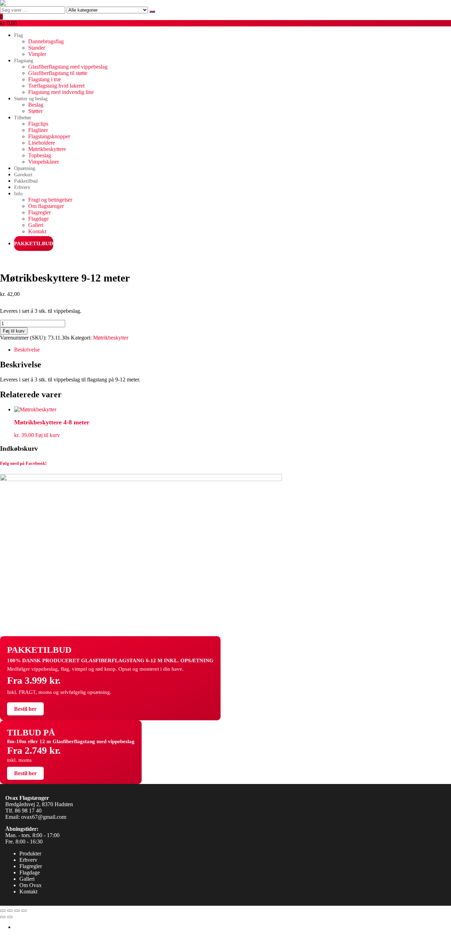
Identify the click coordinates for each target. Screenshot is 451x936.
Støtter (35, 111)
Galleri (35, 225)
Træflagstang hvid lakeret (56, 86)
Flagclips (38, 124)
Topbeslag (39, 155)
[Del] (17, 911)
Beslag (35, 105)
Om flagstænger (46, 206)
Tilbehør (22, 117)
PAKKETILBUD (33, 243)
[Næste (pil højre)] (10, 917)
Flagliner (38, 130)
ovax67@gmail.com (43, 817)
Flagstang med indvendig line (61, 92)
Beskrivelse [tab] (27, 350)
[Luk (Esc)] (24, 911)
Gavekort (23, 174)
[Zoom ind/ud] (3, 911)
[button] (225, 20)
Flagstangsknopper (49, 136)
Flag (18, 35)
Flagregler (39, 212)
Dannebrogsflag (46, 41)
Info (18, 193)
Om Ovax (30, 885)
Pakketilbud (26, 181)
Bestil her (25, 709)
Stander (36, 48)
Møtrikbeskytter (110, 338)
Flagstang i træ (44, 79)
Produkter (30, 853)
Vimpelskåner (43, 162)
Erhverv (22, 187)
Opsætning (24, 168)
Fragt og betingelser (50, 200)
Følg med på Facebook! (23, 463)
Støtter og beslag (31, 98)
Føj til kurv (14, 331)
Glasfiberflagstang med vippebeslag (67, 67)
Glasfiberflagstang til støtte (57, 73)
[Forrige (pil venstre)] (3, 917)
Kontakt (37, 231)
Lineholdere (41, 143)
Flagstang (23, 60)
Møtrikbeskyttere (47, 149)
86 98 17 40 (28, 811)
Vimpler (37, 54)
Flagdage (38, 219)
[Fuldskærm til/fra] (10, 911)
